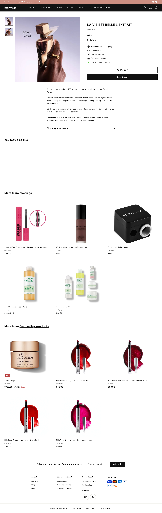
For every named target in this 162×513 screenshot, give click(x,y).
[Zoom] (47, 49)
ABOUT (81, 7)
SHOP (32, 7)
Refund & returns (64, 485)
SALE (60, 7)
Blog (33, 485)
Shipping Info (62, 481)
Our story (35, 481)
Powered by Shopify (103, 508)
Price (89, 35)
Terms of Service (76, 508)
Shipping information (58, 128)
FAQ (33, 488)
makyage (10, 7)
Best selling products (34, 326)
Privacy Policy (89, 508)
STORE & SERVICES (100, 7)
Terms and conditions (65, 488)
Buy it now (122, 77)
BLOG (70, 7)
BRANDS (46, 7)
